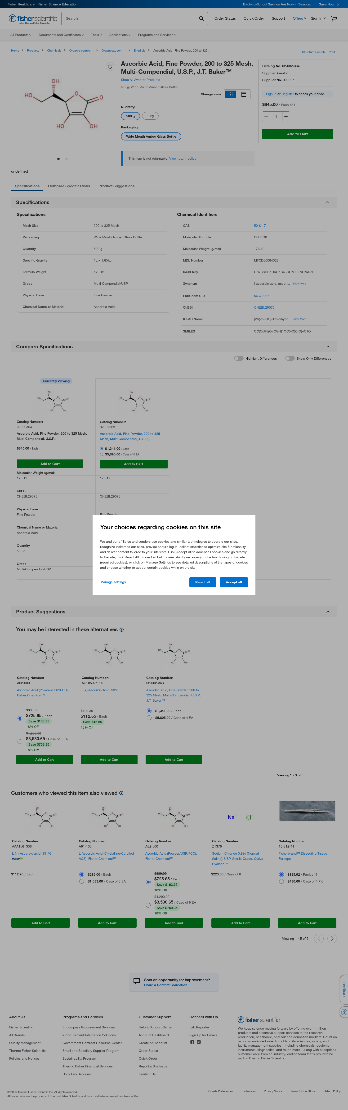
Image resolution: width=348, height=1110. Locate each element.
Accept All (234, 582)
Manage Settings (113, 582)
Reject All (202, 582)
